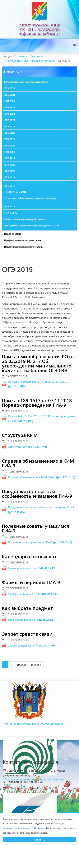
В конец (36, 665)
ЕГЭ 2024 (9, 113)
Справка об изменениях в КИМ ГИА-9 (38, 463)
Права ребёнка (12, 233)
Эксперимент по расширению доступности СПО (31, 225)
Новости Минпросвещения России (23, 247)
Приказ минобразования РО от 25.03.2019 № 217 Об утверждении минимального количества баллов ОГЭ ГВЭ (38, 363)
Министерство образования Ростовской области (34, 723)
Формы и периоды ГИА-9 (31, 582)
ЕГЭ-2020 (9, 164)
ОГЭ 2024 (9, 120)
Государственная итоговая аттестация (30, 60)
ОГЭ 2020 (9, 171)
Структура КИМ (20, 435)
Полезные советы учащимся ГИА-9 (35, 528)
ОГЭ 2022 (9, 145)
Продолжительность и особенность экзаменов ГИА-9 (37, 493)
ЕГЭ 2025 (9, 101)
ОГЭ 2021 (9, 158)
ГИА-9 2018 (10, 212)
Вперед (21, 665)
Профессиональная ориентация (22, 240)
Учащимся (37, 56)
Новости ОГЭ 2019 (16, 191)
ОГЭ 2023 (9, 133)
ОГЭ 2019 (9, 185)
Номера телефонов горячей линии (24, 219)
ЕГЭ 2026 (9, 88)
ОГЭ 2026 (9, 94)
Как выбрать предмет (27, 608)
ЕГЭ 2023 (9, 126)
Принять (39, 839)
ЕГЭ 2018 (9, 206)
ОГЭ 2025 (9, 107)
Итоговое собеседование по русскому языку (31, 198)
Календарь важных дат (29, 556)
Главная (21, 56)
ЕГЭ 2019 (9, 177)
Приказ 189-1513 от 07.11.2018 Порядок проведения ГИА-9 (37, 402)
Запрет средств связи (27, 634)
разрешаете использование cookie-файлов (24, 828)
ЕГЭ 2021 (9, 152)
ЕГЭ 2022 (9, 139)
